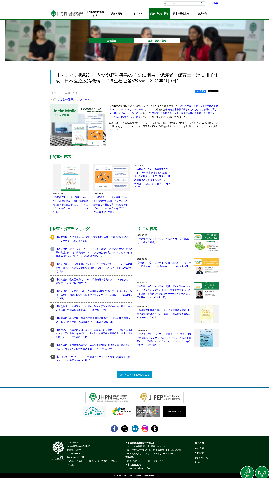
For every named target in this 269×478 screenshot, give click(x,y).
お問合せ (199, 453)
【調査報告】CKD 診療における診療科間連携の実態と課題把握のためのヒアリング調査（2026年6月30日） (93, 239)
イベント (137, 13)
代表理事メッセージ (156, 446)
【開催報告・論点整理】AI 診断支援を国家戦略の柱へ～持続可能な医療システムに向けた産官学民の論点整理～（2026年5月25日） (93, 320)
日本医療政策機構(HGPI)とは (139, 443)
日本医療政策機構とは (95, 14)
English (211, 3)
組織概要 (160, 450)
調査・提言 (116, 13)
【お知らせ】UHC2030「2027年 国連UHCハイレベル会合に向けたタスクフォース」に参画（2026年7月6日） (93, 359)
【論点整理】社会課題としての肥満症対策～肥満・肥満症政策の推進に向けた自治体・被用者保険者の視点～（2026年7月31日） (94, 308)
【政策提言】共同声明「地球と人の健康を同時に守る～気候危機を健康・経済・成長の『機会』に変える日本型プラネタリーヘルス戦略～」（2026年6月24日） (94, 295)
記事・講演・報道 (159, 13)
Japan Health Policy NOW (138, 468)
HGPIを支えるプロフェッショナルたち (144, 454)
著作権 (197, 462)
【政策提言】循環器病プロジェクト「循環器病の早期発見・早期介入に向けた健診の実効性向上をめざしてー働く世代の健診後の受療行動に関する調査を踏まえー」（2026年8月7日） (94, 333)
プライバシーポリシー (203, 458)
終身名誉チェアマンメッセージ (141, 450)
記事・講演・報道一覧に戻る (134, 375)
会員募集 (202, 13)
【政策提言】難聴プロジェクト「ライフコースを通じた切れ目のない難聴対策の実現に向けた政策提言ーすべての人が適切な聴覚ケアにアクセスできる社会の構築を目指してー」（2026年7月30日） (94, 252)
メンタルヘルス (83, 99)
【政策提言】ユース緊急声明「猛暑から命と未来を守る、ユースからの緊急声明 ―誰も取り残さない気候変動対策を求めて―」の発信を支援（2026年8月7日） (94, 268)
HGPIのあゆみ (169, 454)
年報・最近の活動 (173, 450)
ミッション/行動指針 (136, 446)
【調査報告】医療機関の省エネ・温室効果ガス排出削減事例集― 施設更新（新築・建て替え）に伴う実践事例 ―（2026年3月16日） (93, 347)
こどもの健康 (65, 99)
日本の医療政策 (181, 13)
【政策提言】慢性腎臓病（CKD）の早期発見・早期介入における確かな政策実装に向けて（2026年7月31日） (93, 281)
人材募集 (199, 448)
